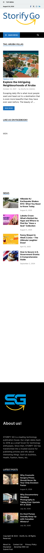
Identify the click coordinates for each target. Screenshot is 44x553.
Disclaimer (7, 547)
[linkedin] (39, 6)
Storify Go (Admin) (28, 89)
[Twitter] (33, 6)
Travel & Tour (8, 79)
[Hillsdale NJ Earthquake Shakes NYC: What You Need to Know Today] (10, 199)
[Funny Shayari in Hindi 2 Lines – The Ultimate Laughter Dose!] (10, 235)
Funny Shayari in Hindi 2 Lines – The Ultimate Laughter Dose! (29, 239)
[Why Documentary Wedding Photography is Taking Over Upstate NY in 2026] (10, 495)
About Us (6, 544)
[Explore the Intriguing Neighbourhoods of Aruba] (22, 64)
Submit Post (8, 549)
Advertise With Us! (21, 547)
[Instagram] (36, 6)
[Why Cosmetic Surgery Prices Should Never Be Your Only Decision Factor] (10, 475)
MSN (5, 133)
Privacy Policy (31, 544)
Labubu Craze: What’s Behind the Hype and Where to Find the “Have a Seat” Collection (29, 220)
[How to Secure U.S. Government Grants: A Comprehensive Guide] (10, 252)
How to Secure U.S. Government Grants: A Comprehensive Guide (30, 256)
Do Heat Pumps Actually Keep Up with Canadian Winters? (28, 518)
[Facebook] (30, 6)
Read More (8, 107)
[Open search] (38, 35)
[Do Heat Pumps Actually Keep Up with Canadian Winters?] (10, 514)
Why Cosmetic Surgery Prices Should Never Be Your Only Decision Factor (29, 480)
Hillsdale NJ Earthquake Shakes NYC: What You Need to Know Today (30, 202)
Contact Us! (17, 544)
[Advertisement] (22, 165)
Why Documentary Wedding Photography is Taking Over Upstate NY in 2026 (30, 499)
